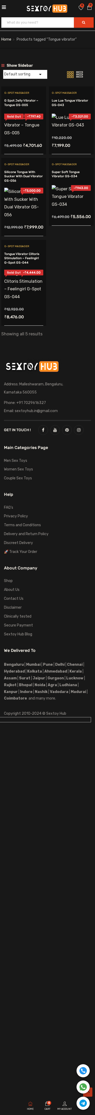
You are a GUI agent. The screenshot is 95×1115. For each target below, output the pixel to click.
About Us (12, 589)
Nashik (41, 692)
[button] (89, 8)
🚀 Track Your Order (20, 552)
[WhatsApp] (83, 1087)
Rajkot (10, 685)
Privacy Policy (16, 516)
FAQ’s (8, 507)
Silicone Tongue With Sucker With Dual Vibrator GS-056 (23, 176)
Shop (8, 581)
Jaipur (39, 678)
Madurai (78, 692)
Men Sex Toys (15, 460)
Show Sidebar (19, 65)
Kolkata (34, 671)
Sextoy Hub (56, 713)
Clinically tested (17, 616)
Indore (26, 692)
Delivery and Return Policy (26, 534)
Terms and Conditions (22, 525)
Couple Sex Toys (18, 478)
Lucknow (74, 678)
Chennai (75, 664)
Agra (52, 685)
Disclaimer (13, 607)
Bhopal (25, 685)
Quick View (24, 124)
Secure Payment (18, 625)
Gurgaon (56, 678)
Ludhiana (68, 685)
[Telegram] (83, 1103)
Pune (48, 664)
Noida (40, 685)
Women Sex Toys (18, 469)
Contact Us (13, 598)
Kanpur (11, 692)
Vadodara (59, 692)
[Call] (83, 1070)
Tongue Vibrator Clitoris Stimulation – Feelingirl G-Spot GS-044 (21, 258)
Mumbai (33, 664)
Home (6, 39)
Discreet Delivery (18, 543)
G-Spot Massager (16, 93)
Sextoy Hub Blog (18, 634)
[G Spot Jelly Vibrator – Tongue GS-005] (23, 117)
